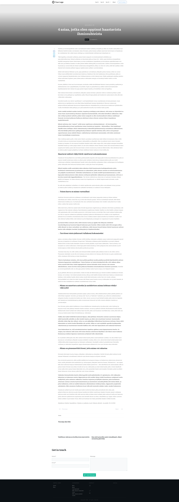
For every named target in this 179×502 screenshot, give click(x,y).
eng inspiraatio (75, 489)
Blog (54, 487)
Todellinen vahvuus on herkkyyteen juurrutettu (74, 432)
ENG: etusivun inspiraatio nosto (78, 491)
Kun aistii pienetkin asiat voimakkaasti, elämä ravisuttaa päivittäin (108, 432)
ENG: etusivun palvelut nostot (77, 494)
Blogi (86, 39)
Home (54, 485)
